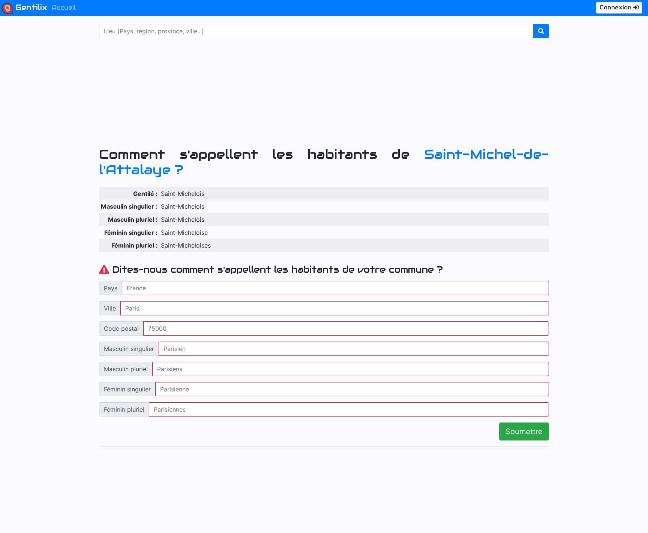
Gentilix (30, 7)
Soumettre (524, 431)
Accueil (64, 8)
